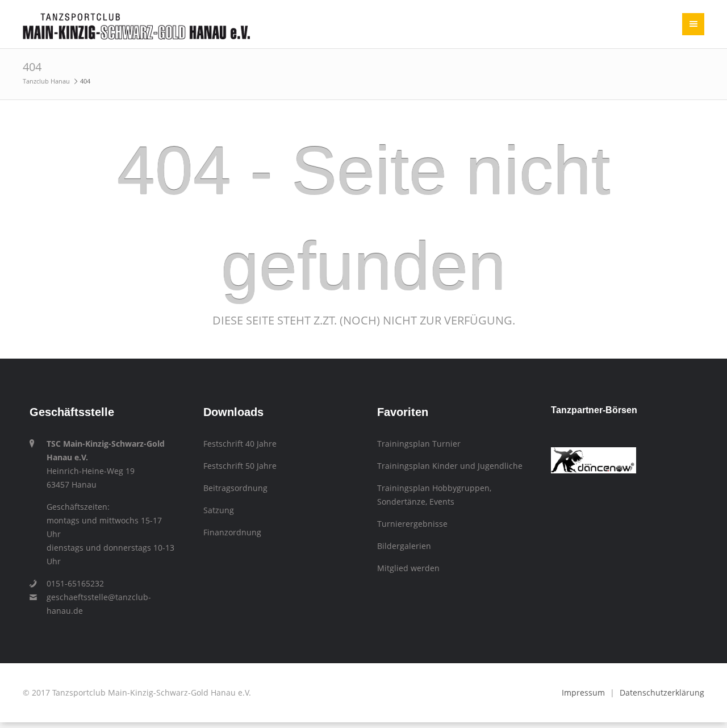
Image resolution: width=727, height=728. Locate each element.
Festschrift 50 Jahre (240, 466)
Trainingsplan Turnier (419, 444)
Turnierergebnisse (412, 524)
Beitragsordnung (235, 488)
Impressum (583, 693)
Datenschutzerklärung (662, 693)
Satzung (218, 510)
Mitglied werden (408, 568)
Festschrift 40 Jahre (240, 444)
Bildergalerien (404, 546)
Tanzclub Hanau (46, 81)
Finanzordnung (232, 532)
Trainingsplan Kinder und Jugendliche (450, 466)
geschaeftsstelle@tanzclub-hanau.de (99, 604)
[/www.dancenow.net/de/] (593, 470)
